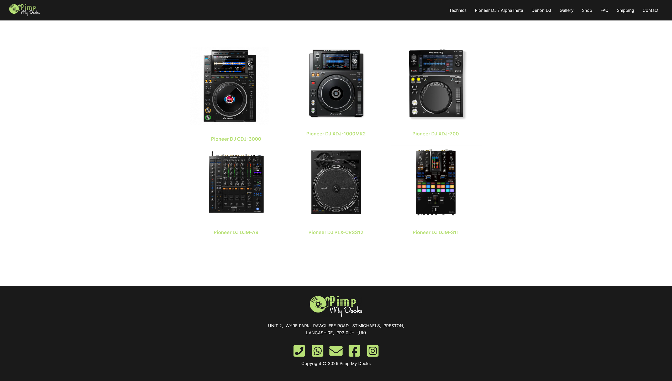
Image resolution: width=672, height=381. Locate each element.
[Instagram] (373, 351)
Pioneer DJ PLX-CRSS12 (335, 232)
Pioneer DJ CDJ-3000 (236, 139)
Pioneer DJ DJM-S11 (436, 232)
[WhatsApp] (317, 351)
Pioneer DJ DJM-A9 (236, 232)
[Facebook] (354, 351)
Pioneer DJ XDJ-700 (435, 133)
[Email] (336, 351)
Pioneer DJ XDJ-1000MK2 (336, 133)
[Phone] (299, 351)
